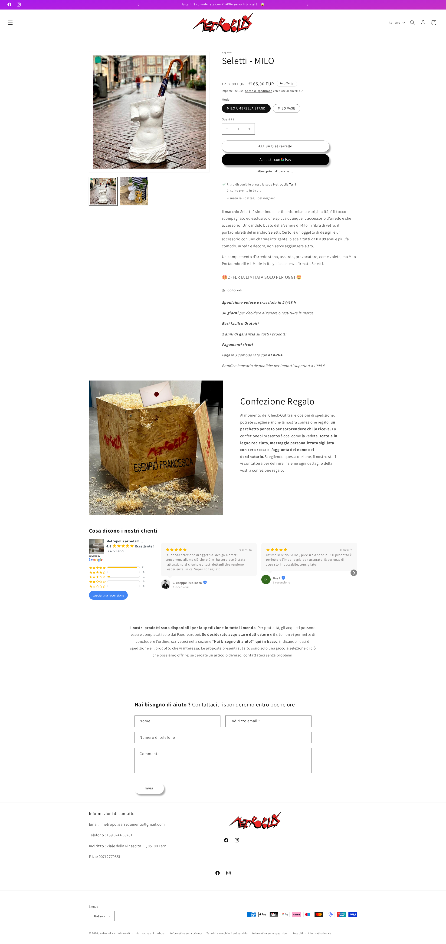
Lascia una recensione (108, 595)
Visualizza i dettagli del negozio (251, 198)
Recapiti (297, 933)
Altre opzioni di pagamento (275, 171)
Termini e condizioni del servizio (227, 933)
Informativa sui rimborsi (150, 933)
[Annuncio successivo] (307, 4)
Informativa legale (319, 933)
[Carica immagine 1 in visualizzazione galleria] (103, 191)
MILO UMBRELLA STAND (246, 108)
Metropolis (106, 933)
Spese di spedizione (258, 91)
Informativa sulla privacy (186, 933)
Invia (149, 788)
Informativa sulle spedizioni (270, 933)
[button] (10, 22)
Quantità (228, 119)
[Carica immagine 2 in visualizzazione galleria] (134, 191)
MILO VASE (286, 108)
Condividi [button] (235, 290)
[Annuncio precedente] (138, 4)
